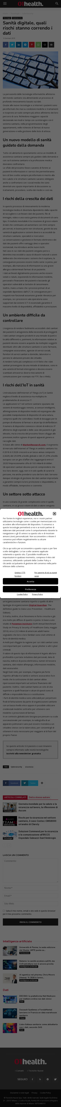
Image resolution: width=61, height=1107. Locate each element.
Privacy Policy (37, 594)
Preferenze (30, 589)
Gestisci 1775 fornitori (20, 574)
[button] (54, 513)
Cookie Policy (22, 594)
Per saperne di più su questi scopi (45, 574)
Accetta (30, 581)
